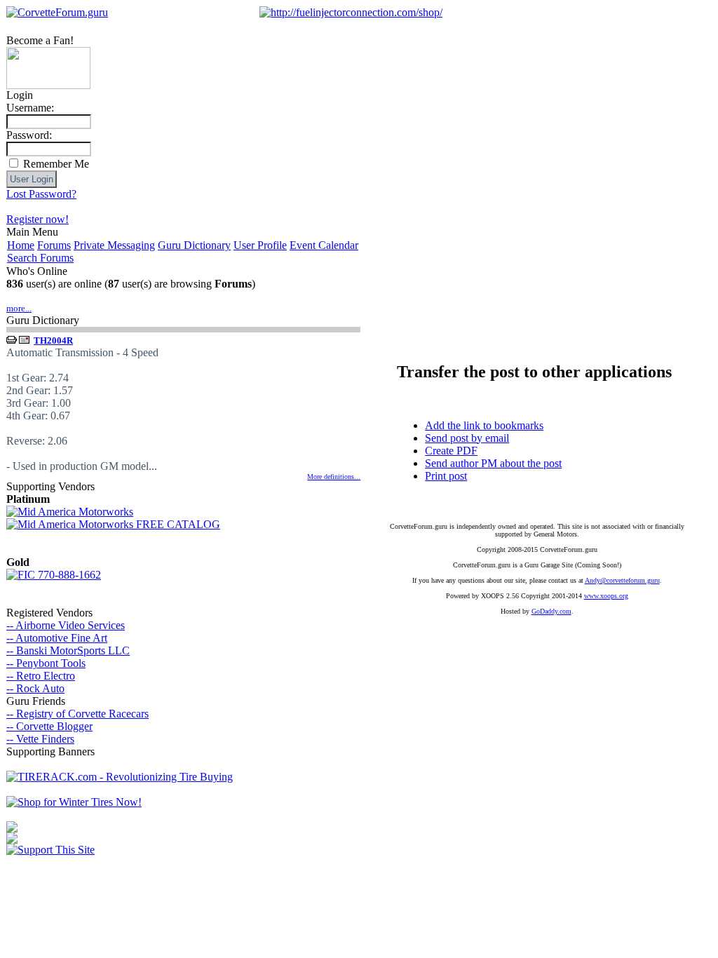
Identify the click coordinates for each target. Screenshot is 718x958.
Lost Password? (41, 194)
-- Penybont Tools (46, 663)
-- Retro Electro (40, 676)
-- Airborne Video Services (65, 625)
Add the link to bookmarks (484, 425)
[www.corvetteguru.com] (48, 85)
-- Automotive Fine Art (56, 638)
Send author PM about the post (493, 463)
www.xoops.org (606, 596)
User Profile (260, 245)
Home (20, 245)
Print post (446, 476)
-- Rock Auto (35, 688)
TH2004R (53, 340)
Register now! (37, 219)
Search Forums (40, 258)
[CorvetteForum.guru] (57, 12)
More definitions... (333, 476)
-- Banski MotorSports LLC (68, 650)
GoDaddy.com (551, 611)
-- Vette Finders (40, 739)
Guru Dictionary (194, 245)
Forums (54, 245)
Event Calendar (324, 245)
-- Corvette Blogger (49, 726)
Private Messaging (114, 245)
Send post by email (467, 438)
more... (19, 308)
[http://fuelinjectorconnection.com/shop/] (350, 12)
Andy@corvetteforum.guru (622, 580)
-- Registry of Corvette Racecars (77, 714)
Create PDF (451, 451)
